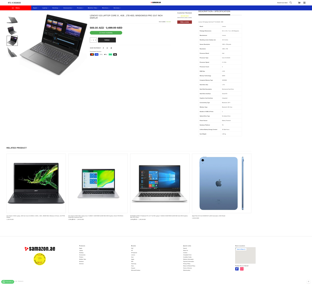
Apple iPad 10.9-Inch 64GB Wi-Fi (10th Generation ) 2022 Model (208, 215)
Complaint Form (187, 255)
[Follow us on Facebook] (103, 48)
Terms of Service (187, 268)
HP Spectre (134, 252)
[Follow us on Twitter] (111, 48)
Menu (17, 8)
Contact (185, 252)
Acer (132, 257)
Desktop (55, 8)
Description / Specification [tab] (214, 11)
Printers (80, 8)
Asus (132, 266)
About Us (185, 250)
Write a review (184, 22)
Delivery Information (188, 259)
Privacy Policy (186, 263)
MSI (132, 261)
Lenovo (133, 255)
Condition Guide (187, 257)
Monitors (105, 8)
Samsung (133, 263)
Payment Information (188, 261)
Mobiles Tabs (93, 8)
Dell (132, 248)
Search (185, 248)
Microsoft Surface (135, 270)
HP (132, 250)
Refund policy (186, 270)
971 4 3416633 (14, 3)
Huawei (133, 268)
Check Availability (107, 33)
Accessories (67, 8)
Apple (35, 8)
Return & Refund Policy (189, 266)
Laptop (45, 8)
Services (117, 8)
